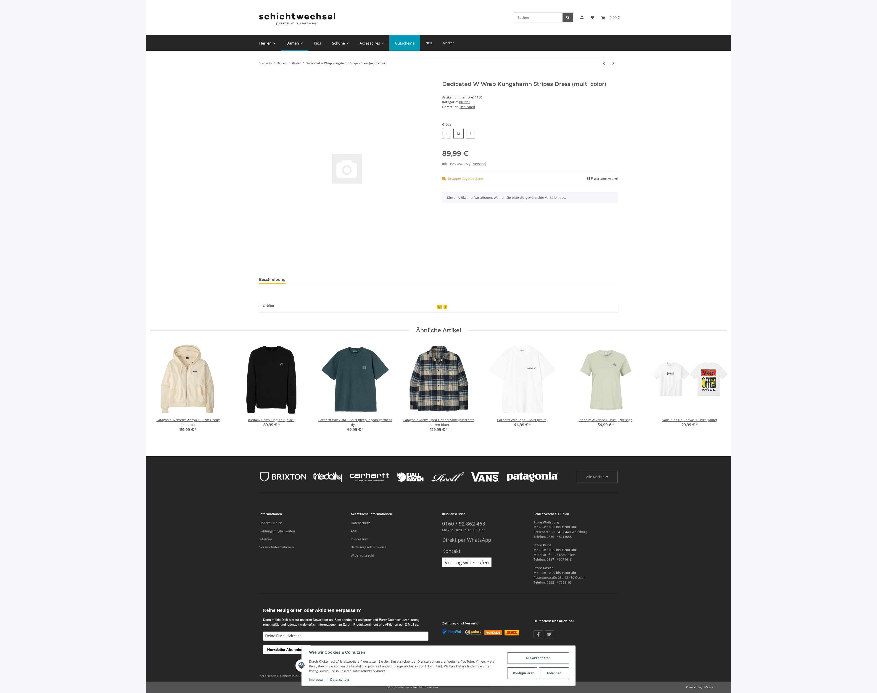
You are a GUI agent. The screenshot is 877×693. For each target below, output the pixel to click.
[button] (582, 17)
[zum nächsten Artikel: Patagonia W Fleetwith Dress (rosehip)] (613, 63)
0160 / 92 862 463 (463, 523)
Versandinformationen (276, 547)
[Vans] (485, 476)
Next (720, 390)
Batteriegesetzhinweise (368, 547)
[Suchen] (568, 17)
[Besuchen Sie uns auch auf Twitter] (549, 634)
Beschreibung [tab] (272, 279)
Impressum (359, 539)
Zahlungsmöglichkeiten (277, 531)
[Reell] (447, 476)
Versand (479, 164)
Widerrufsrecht (362, 555)
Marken (448, 43)
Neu (428, 43)
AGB (354, 531)
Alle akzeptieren (538, 658)
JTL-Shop (707, 687)
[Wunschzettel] (592, 17)
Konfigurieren (523, 673)
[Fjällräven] (410, 476)
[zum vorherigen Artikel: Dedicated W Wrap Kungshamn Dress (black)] (604, 63)
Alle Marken (595, 477)
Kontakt (451, 551)
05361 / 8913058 (559, 536)
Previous (157, 390)
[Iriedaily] (327, 476)
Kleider (464, 102)
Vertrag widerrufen (467, 562)
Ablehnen (554, 673)
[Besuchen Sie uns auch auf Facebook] (538, 634)
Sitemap (265, 539)
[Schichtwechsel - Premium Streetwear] (297, 17)
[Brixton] (282, 476)
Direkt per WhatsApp (466, 539)
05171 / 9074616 (559, 559)
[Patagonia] (532, 476)
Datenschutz (360, 523)
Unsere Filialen (270, 523)
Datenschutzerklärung (404, 619)
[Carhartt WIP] (369, 476)
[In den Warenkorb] (262, 78)
